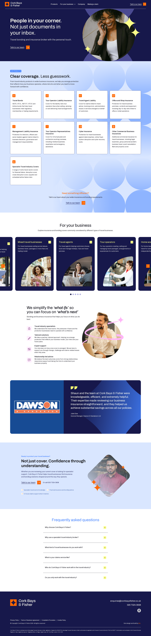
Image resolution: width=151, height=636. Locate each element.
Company (81, 4)
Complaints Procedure (48, 620)
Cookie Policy (61, 620)
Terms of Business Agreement (30, 620)
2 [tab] (73, 294)
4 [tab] (78, 294)
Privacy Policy (14, 620)
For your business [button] (67, 4)
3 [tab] (75, 294)
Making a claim (93, 4)
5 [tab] (80, 294)
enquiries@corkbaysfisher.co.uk (125, 601)
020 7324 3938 (53, 482)
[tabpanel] (75, 264)
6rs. (140, 623)
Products (54, 4)
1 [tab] (71, 294)
